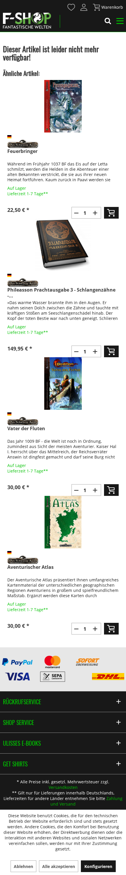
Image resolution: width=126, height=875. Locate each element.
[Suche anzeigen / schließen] (107, 22)
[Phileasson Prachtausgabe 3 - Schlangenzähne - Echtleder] (63, 245)
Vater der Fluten (26, 429)
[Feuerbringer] (63, 106)
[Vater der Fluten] (63, 383)
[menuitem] (71, 7)
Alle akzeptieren (58, 866)
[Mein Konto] (84, 7)
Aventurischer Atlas (30, 567)
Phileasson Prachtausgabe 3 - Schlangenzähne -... (61, 293)
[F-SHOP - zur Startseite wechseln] (27, 20)
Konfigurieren (98, 866)
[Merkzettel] (71, 7)
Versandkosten (63, 787)
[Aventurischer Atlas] (63, 522)
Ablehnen (23, 866)
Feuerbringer (22, 151)
